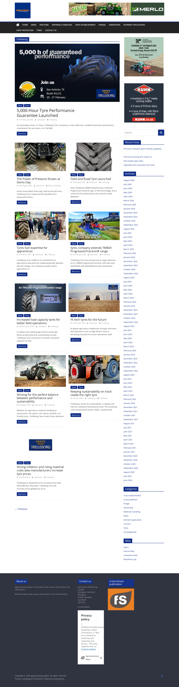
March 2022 (129, 395)
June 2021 (128, 431)
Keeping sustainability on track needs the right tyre (91, 393)
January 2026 (129, 208)
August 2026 (129, 180)
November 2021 (130, 411)
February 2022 (130, 399)
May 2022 (128, 387)
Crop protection (24, 30)
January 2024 (129, 306)
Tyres (39, 30)
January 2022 (129, 403)
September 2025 (131, 225)
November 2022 (130, 362)
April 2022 (128, 391)
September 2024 (131, 273)
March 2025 (129, 249)
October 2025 (129, 221)
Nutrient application (134, 25)
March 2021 (129, 443)
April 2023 (128, 342)
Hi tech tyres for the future (88, 319)
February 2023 (130, 350)
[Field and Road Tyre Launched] (94, 144)
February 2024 (130, 302)
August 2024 (129, 277)
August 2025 (129, 229)
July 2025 (127, 233)
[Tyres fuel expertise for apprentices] (40, 213)
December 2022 (130, 358)
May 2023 (128, 338)
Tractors (44, 25)
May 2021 (128, 435)
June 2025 (128, 237)
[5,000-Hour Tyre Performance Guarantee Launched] (67, 45)
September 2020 (131, 468)
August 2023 (129, 326)
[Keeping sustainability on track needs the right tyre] (94, 356)
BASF (50, 185)
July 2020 (127, 476)
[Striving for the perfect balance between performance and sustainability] (40, 356)
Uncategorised (130, 532)
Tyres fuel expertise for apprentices (32, 249)
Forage (102, 25)
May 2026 (128, 192)
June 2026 (128, 188)
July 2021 (127, 427)
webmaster (41, 120)
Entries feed (129, 551)
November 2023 (130, 314)
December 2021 (130, 407)
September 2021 (131, 419)
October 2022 (129, 366)
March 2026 (129, 200)
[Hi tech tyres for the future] (94, 285)
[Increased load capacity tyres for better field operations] (40, 285)
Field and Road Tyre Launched (90, 179)
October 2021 (129, 415)
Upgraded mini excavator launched (139, 165)
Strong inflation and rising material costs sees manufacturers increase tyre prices (40, 470)
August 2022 (129, 375)
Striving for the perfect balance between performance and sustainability (37, 398)
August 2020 (129, 472)
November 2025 (130, 216)
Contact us (50, 30)
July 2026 (127, 184)
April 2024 (128, 294)
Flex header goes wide (134, 161)
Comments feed (130, 555)
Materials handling (62, 25)
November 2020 (130, 460)
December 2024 (130, 261)
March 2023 (129, 346)
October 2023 (129, 318)
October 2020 (129, 464)
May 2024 (128, 289)
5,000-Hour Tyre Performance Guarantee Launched (46, 112)
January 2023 (129, 354)
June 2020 (128, 480)
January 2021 (129, 452)
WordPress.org (130, 559)
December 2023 (130, 310)
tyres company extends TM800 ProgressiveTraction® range (91, 249)
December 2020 (130, 456)
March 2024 (129, 298)
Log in (126, 547)
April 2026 (128, 196)
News (33, 25)
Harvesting (114, 25)
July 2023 (127, 330)
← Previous (21, 508)
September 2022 (131, 371)
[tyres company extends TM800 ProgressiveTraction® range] (94, 213)
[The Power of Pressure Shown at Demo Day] (40, 144)
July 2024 (127, 281)
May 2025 (128, 241)
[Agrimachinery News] (18, 25)
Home (25, 25)
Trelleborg (53, 120)
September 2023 (131, 322)
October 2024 (129, 269)
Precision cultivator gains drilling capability (143, 148)
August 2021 (129, 423)
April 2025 (128, 245)
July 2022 (127, 379)
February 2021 (130, 448)
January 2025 (129, 257)
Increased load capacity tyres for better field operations (38, 321)
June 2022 (128, 383)
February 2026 (130, 204)
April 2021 (128, 439)
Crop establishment (85, 25)
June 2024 (128, 285)
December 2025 (130, 212)
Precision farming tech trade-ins (138, 157)
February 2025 (130, 253)
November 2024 (130, 265)
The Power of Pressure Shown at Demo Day (38, 180)
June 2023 (128, 334)
